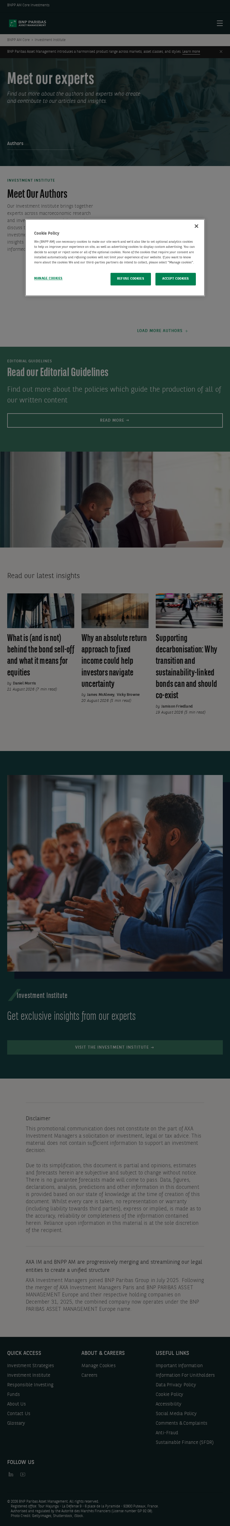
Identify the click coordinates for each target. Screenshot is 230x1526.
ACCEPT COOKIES (175, 279)
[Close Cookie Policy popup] (196, 226)
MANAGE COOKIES (48, 278)
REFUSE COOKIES (130, 279)
